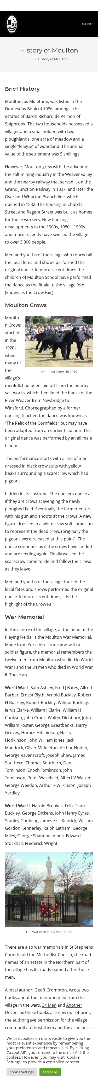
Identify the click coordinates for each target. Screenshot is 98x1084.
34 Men (49, 1005)
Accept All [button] (50, 1072)
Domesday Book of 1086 (29, 109)
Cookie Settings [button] (22, 1072)
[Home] (31, 59)
